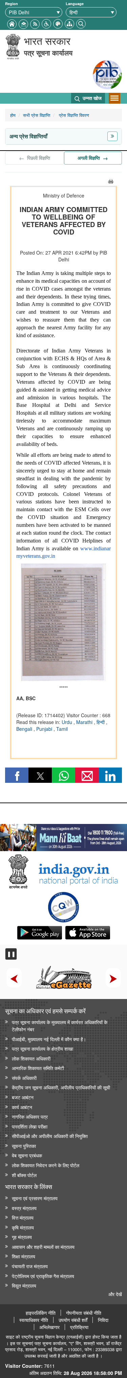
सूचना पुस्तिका (24, 1145)
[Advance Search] (81, 23)
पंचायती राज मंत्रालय (30, 1266)
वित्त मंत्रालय (23, 1217)
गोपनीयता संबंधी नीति (83, 1313)
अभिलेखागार (49, 1327)
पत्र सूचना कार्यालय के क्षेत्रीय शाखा (42, 1048)
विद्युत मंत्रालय (24, 1285)
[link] (63, 836)
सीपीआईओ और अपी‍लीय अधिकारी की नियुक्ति (50, 1135)
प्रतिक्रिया (79, 1327)
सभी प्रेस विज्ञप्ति (36, 115)
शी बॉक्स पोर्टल (24, 1174)
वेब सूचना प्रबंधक (27, 1155)
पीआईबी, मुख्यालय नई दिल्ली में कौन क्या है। (49, 1039)
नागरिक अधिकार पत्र (30, 1116)
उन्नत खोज (91, 97)
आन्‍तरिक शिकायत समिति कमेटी (38, 1067)
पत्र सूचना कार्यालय (48, 52)
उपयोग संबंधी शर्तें (73, 1320)
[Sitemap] (69, 23)
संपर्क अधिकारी (24, 1077)
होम (13, 115)
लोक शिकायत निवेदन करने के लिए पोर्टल (45, 1165)
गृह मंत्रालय (22, 1236)
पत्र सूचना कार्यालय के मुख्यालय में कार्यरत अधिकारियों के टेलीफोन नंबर (59, 1025)
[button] (46, 23)
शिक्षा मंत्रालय (23, 1256)
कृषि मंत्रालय (23, 1227)
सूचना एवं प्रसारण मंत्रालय (35, 1198)
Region (11, 3)
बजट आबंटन (23, 1097)
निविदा (103, 1320)
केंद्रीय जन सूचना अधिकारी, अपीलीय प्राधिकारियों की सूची (61, 1087)
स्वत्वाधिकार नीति (33, 1320)
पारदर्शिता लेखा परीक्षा (29, 1126)
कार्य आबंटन (22, 1106)
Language (75, 3)
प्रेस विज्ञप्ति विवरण (73, 115)
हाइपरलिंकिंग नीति (41, 1313)
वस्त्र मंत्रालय (24, 1207)
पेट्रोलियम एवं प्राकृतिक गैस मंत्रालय (43, 1275)
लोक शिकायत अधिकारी (31, 1058)
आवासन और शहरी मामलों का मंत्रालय (43, 1246)
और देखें (115, 1293)
